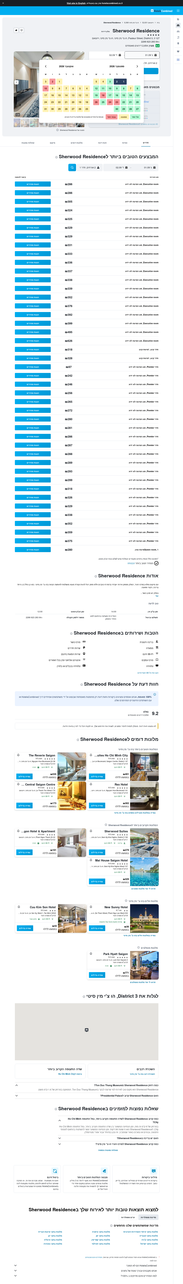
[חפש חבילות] (178, 37)
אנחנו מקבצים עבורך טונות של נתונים (139, 1270)
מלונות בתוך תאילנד (101, 1243)
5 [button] (96, 81)
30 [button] (117, 109)
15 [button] (123, 95)
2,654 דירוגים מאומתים (136, 45)
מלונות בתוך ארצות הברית (50, 1231)
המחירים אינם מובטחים (93, 1257)
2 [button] (117, 81)
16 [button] (117, 95)
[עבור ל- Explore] (178, 43)
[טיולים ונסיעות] (178, 51)
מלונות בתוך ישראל (149, 1243)
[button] (3, 3)
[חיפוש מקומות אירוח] (178, 25)
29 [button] (123, 109)
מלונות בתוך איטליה (53, 1239)
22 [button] (123, 102)
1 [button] (123, 81)
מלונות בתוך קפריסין (101, 1239)
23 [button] (117, 102)
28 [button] (130, 109)
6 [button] (137, 88)
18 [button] (103, 95)
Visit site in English (76, 3)
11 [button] (103, 88)
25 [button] (103, 102)
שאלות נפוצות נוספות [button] (108, 1150)
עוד (156, 595)
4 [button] (103, 81)
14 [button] (130, 95)
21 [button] (130, 102)
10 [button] (110, 88)
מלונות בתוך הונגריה (149, 1235)
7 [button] (130, 88)
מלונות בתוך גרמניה (101, 1231)
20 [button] (137, 102)
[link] (135, 812)
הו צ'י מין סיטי (134, 22)
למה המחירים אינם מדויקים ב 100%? (139, 1275)
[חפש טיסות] (178, 19)
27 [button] (137, 109)
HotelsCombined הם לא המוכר (141, 1265)
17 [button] (110, 95)
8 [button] (123, 88)
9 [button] (117, 88)
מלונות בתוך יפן (103, 1235)
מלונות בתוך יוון (55, 1235)
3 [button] (110, 81)
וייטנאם (151, 22)
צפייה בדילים (97, 776)
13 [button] (137, 95)
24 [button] (110, 102)
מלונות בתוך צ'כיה (150, 1239)
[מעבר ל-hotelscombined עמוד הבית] (161, 10)
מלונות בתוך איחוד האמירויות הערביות (140, 1231)
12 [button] (96, 88)
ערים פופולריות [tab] (128, 1217)
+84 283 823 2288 (150, 41)
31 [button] (45, 109)
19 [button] (96, 95)
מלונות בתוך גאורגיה (53, 1243)
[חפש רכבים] (178, 31)
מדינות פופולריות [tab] (148, 1217)
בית (158, 22)
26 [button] (96, 102)
